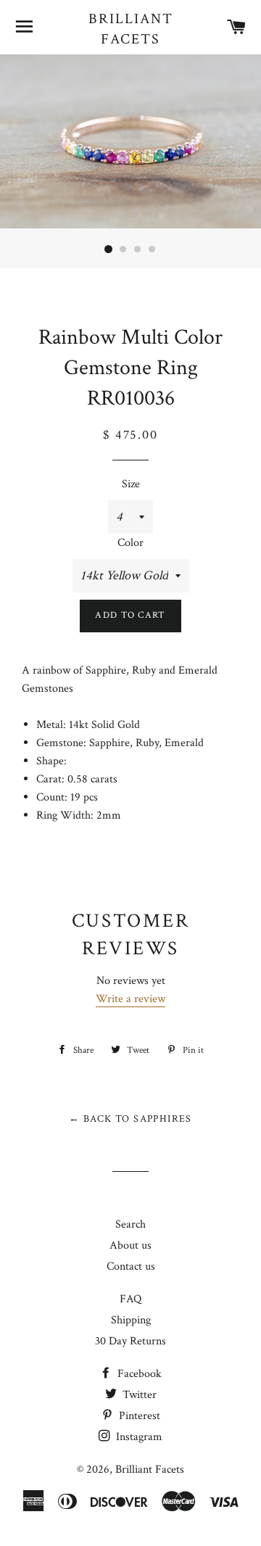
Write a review (130, 998)
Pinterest (138, 1415)
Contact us (131, 1266)
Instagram (137, 1436)
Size (131, 484)
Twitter (138, 1394)
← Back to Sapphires (130, 1118)
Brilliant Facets (130, 29)
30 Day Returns (130, 1341)
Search (130, 1224)
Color (130, 542)
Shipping (131, 1320)
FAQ (130, 1299)
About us (130, 1245)
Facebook (138, 1373)
